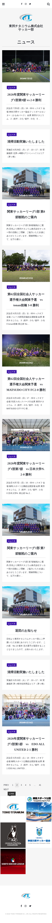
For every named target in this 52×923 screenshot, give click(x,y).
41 (40, 785)
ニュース (12, 87)
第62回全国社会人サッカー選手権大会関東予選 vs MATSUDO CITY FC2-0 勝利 (25, 384)
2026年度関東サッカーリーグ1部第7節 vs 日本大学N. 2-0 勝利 (26, 469)
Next (6, 789)
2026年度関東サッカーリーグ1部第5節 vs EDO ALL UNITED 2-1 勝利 (26, 744)
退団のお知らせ (26, 630)
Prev (6, 785)
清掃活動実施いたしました (26, 141)
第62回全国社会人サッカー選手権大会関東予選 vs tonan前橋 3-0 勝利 (26, 299)
